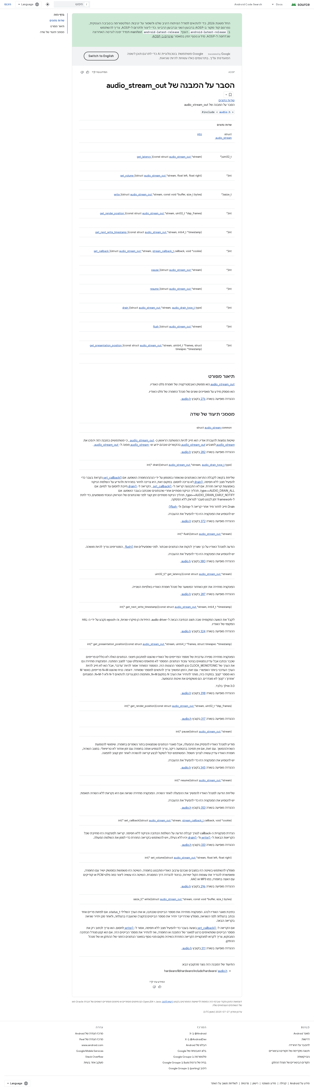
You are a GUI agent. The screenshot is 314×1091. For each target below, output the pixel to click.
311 (203, 948)
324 (203, 631)
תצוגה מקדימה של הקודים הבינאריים (289, 1051)
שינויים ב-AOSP (163, 36)
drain (125, 307)
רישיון (255, 1083)
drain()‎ (198, 482)
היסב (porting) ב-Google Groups (187, 1068)
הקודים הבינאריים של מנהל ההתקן (291, 1062)
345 (203, 767)
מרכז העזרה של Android (89, 1033)
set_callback (101, 251)
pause (155, 270)
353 (203, 808)
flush (156, 326)
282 (203, 452)
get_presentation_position (106, 345)
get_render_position (112, 213)
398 (203, 693)
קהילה (283, 1083)
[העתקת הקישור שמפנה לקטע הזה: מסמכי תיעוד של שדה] (185, 414)
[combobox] (72, 4)
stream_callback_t (163, 251)
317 (203, 719)
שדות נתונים (227, 100)
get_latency (144, 156)
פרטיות (245, 1083)
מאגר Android (301, 1033)
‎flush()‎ (128, 547)
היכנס (7, 4)
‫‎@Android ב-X (198, 1033)
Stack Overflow (94, 1056)
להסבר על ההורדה (299, 1045)
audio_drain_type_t (184, 307)
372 (203, 521)
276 (203, 399)
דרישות (306, 1039)
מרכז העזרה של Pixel (91, 1039)
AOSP (231, 72)
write (117, 194)
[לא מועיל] (82, 72)
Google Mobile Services (89, 1051)
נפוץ (199, 134)
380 (203, 561)
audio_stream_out (180, 156)
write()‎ (206, 838)
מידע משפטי (269, 1083)
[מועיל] (87, 72)
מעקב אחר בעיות (93, 1062)
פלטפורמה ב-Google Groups (189, 1056)
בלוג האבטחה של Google (192, 1051)
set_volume (127, 175)
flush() (173, 507)
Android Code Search (248, 4)
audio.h (225, 112)
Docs (279, 4)
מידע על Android (300, 1083)
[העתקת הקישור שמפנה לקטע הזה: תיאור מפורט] (203, 377)
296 (203, 886)
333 (203, 845)
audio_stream (223, 138)
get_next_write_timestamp (111, 232)
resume (154, 288)
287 (203, 594)
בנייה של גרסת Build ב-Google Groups (184, 1062)
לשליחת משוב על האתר (224, 1083)
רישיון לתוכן (167, 1001)
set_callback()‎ (112, 478)
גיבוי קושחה (303, 1056)
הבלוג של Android (196, 1045)
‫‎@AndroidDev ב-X (195, 1039)
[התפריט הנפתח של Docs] (271, 4)
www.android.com (92, 1045)
